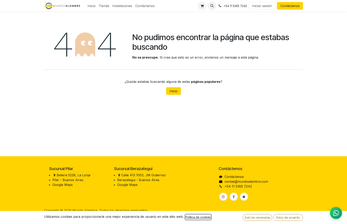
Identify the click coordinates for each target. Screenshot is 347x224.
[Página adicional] (244, 197)
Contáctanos (290, 6)
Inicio (173, 91)
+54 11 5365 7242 (238, 186)
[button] (212, 6)
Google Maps (62, 185)
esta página (249, 57)
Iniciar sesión (262, 6)
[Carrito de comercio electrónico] (202, 6)
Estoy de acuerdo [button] (288, 217)
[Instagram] (223, 197)
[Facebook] (234, 197)
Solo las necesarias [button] (257, 217)
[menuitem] (91, 6)
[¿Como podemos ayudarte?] (336, 213)
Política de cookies (198, 217)
